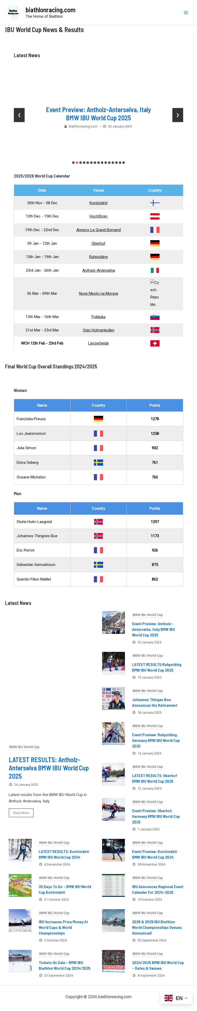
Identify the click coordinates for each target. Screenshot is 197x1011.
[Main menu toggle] (186, 12)
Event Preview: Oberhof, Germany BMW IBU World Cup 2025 (156, 816)
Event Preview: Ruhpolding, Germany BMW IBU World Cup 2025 (156, 740)
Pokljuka (98, 317)
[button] (73, 162)
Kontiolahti (98, 203)
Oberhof (98, 243)
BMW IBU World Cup (24, 747)
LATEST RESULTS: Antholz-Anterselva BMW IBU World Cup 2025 (49, 767)
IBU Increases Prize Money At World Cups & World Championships (63, 927)
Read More (21, 813)
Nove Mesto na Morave (98, 293)
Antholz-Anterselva (98, 270)
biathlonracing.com (50, 10)
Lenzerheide (98, 343)
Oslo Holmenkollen (98, 330)
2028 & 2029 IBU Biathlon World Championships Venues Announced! (157, 927)
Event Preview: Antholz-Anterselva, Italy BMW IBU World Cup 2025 (98, 113)
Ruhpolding (98, 256)
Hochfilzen (98, 216)
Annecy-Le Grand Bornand (98, 230)
